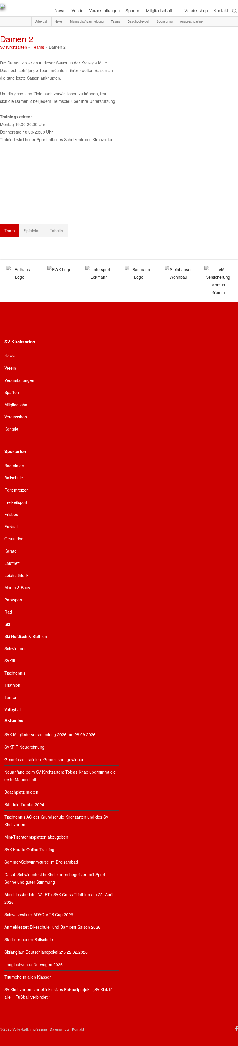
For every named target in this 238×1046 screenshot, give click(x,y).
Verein (10, 368)
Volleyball (12, 709)
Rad (8, 612)
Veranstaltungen (19, 380)
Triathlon (12, 685)
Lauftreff (11, 563)
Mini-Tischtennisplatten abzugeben (36, 837)
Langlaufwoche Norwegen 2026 (33, 964)
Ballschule (13, 478)
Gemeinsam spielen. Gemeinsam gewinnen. (45, 759)
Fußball (11, 526)
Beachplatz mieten (21, 792)
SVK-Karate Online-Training (29, 849)
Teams (38, 47)
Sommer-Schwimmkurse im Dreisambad (41, 862)
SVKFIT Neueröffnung (24, 747)
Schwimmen (15, 648)
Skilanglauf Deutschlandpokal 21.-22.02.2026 (46, 952)
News (9, 356)
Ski (7, 624)
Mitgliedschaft (17, 404)
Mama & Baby (17, 587)
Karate (10, 551)
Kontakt (11, 429)
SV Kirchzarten (13, 47)
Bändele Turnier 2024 (24, 804)
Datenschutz (59, 1029)
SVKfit (9, 661)
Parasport (13, 600)
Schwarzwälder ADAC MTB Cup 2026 (38, 914)
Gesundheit (15, 539)
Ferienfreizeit (16, 490)
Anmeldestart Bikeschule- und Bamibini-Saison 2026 (52, 927)
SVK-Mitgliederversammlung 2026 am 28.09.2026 (49, 734)
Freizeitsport (15, 502)
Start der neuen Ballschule (28, 939)
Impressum (38, 1029)
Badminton (14, 465)
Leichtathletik (16, 575)
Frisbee (11, 514)
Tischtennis (14, 673)
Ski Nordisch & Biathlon (25, 636)
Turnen (10, 697)
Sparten (11, 392)
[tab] (9, 230)
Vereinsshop (15, 417)
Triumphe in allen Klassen (28, 977)
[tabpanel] (119, 245)
